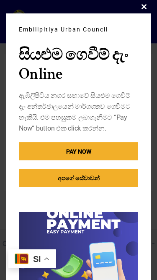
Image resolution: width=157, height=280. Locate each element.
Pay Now (78, 151)
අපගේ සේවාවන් (79, 178)
